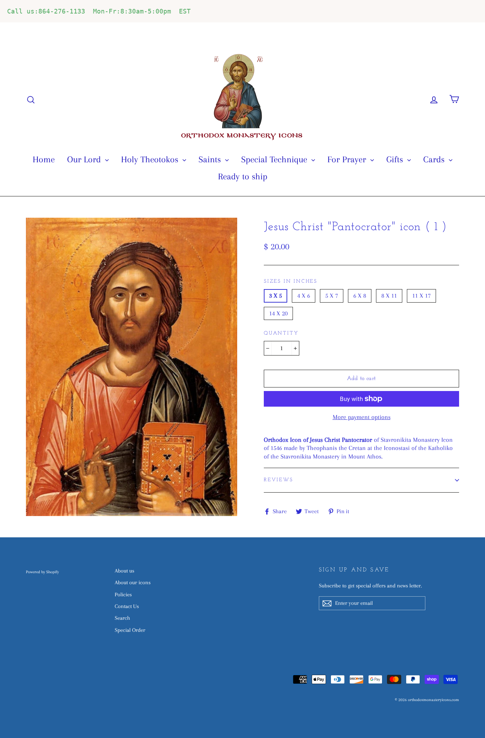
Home (44, 159)
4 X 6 (303, 295)
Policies (123, 594)
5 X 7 (331, 295)
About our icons (133, 582)
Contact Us (127, 606)
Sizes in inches (290, 281)
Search (122, 618)
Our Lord (85, 159)
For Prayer (348, 159)
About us (124, 571)
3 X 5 (275, 295)
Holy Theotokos (151, 159)
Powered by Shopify (42, 572)
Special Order (130, 630)
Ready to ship (242, 176)
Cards (435, 159)
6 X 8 (359, 295)
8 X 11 (389, 295)
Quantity (281, 333)
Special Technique (275, 159)
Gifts (395, 159)
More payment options (362, 416)
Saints (210, 159)
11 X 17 (421, 295)
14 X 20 (278, 313)
